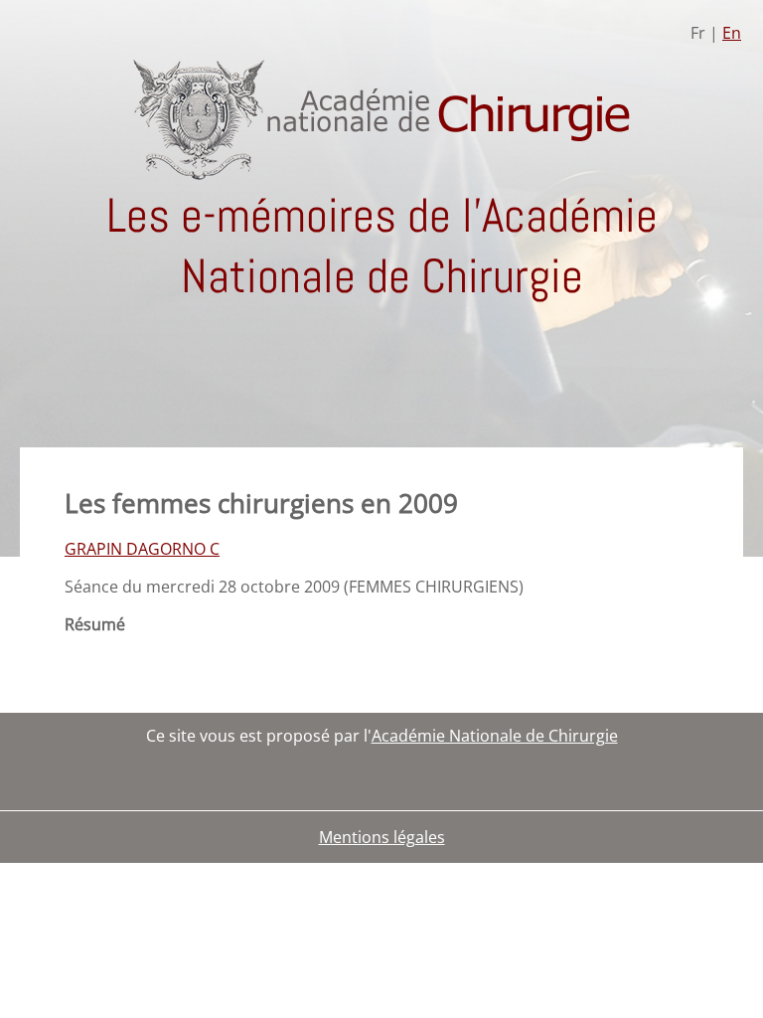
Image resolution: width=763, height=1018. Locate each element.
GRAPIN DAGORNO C (142, 549)
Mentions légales (382, 837)
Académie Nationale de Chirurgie (495, 736)
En (731, 33)
